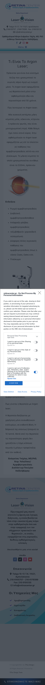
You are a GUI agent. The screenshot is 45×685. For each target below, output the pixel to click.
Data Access (22, 392)
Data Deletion (9, 392)
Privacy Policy (36, 392)
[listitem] (22, 336)
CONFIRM (13, 383)
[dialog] (22, 342)
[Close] (40, 293)
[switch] (36, 342)
